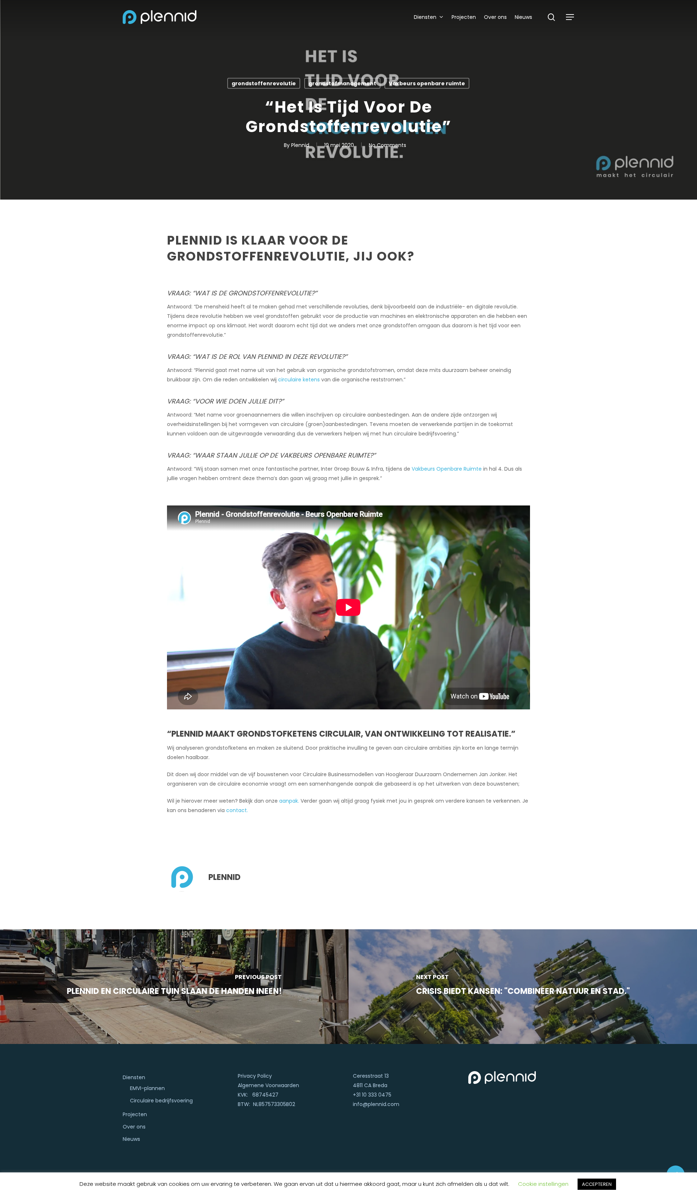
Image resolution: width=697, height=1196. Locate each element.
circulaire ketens (299, 379)
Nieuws (131, 1139)
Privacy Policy (255, 1076)
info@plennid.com (376, 1104)
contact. (237, 810)
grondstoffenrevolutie (264, 83)
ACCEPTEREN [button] (597, 1184)
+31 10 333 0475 (372, 1094)
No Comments (387, 145)
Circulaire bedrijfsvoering (161, 1100)
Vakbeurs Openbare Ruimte (447, 468)
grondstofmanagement (342, 83)
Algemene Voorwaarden (268, 1085)
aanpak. (290, 800)
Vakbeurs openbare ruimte (427, 83)
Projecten (135, 1114)
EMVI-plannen (147, 1088)
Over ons (134, 1126)
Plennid (300, 145)
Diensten (134, 1077)
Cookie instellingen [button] (543, 1184)
